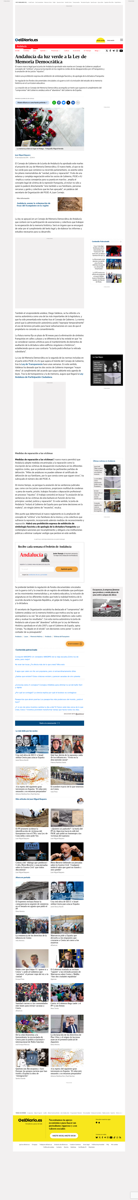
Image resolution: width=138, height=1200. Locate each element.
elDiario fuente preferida (53, 1113)
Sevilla (17, 51)
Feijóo (54, 2)
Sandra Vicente (20, 1078)
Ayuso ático (100, 2)
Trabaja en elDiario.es (46, 1144)
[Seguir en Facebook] (102, 1137)
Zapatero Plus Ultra (109, 2)
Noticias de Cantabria (96, 1113)
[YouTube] (121, 51)
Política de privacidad (98, 1144)
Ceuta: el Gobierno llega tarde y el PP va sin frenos (66, 1004)
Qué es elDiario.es (24, 1144)
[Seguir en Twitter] (100, 1137)
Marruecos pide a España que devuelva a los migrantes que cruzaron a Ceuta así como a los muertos (65, 939)
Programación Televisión (76, 1113)
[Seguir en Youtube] (111, 1137)
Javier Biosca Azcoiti (22, 760)
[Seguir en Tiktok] (114, 1137)
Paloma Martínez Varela (58, 762)
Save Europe (94, 2)
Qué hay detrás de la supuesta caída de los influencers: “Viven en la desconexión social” (67, 757)
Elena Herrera (20, 911)
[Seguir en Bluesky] (97, 1137)
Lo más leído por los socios (27, 731)
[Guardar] (78, 103)
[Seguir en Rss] (120, 1137)
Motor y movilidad (120, 1113)
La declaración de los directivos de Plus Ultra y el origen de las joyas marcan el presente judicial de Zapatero (66, 1038)
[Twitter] (107, 51)
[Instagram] (117, 51)
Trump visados (76, 2)
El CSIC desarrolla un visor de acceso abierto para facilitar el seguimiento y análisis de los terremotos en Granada (98, 495)
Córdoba (26, 51)
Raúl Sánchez (35, 794)
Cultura (66, 51)
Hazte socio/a (101, 40)
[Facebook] (110, 51)
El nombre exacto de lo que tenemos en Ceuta (67, 787)
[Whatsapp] (54, 103)
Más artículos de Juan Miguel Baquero (31, 799)
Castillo (45, 1113)
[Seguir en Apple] (99, 1122)
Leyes (26, 636)
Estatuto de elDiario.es (61, 1144)
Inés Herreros (20, 940)
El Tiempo (87, 51)
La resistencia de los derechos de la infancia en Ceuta (31, 936)
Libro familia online (64, 1113)
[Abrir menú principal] (121, 40)
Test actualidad (86, 1113)
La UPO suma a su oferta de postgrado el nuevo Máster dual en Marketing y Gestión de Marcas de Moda (98, 277)
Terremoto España (85, 2)
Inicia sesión (110, 40)
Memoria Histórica (36, 636)
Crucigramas (30, 1113)
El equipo (34, 1144)
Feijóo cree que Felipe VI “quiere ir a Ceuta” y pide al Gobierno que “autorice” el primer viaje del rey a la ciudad (32, 973)
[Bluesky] (64, 103)
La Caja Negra (98, 357)
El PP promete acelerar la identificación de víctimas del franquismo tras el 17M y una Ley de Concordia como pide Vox (32, 832)
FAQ (107, 1144)
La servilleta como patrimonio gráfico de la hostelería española (98, 379)
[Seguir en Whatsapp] (117, 1137)
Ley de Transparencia (32, 364)
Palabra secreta (106, 1113)
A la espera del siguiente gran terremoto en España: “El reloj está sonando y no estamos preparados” (31, 789)
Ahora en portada (23, 877)
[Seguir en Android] (96, 1122)
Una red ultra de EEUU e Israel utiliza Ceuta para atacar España (30, 756)
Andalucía (22, 46)
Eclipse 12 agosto (38, 1113)
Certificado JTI (82, 1147)
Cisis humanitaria (39, 2)
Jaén (34, 51)
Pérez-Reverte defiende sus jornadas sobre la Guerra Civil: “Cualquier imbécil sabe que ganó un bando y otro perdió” (66, 866)
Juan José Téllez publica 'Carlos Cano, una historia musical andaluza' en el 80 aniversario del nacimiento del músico (98, 366)
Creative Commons (75, 1144)
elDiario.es (54, 945)
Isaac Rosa (54, 792)
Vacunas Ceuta (60, 2)
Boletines (73, 1147)
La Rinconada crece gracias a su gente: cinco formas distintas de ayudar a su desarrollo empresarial (98, 264)
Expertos (113, 1113)
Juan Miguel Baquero (22, 155)
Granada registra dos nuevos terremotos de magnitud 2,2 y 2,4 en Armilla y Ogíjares (98, 507)
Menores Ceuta (48, 2)
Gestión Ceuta (68, 2)
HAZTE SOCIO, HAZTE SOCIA (64, 1136)
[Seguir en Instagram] (108, 1137)
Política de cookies (48, 1147)
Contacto (59, 1147)
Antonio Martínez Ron (23, 794)
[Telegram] (113, 51)
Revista (66, 1147)
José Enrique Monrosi (22, 1044)
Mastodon (92, 1147)
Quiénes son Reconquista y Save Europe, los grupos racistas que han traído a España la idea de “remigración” (31, 1072)
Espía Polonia (118, 2)
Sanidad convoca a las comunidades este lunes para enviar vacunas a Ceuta (32, 1005)
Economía (76, 51)
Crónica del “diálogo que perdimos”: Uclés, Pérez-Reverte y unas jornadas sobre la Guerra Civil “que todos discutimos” (32, 866)
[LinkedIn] (73, 103)
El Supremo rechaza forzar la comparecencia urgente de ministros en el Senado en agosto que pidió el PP (32, 905)
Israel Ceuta (31, 2)
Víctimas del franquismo (61, 636)
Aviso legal (86, 1144)
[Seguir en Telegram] (105, 1137)
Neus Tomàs (55, 1008)
